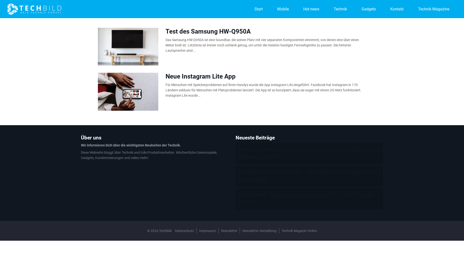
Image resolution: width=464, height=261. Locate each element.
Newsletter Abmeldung (259, 231)
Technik (340, 9)
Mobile (283, 9)
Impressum (207, 231)
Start (258, 9)
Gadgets (369, 9)
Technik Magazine (433, 9)
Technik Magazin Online (299, 231)
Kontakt (397, 9)
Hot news (311, 9)
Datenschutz (184, 231)
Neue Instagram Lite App (201, 76)
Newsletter (229, 231)
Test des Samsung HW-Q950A (208, 31)
